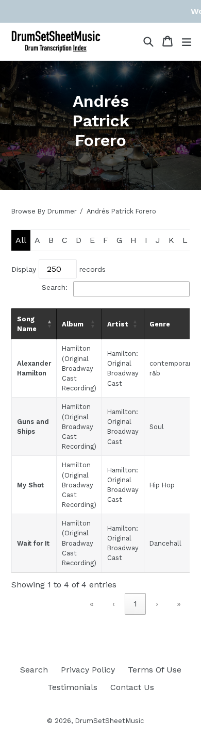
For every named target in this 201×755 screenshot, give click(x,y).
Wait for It (33, 543)
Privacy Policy (88, 670)
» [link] (179, 604)
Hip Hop (162, 485)
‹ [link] (113, 604)
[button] (49, 324)
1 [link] (135, 604)
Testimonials (72, 687)
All (20, 240)
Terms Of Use (154, 670)
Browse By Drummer (44, 211)
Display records (58, 269)
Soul (156, 427)
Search (34, 670)
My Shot (30, 485)
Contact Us (132, 687)
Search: (55, 287)
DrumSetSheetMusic (109, 721)
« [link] (92, 604)
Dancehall (165, 543)
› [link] (157, 604)
